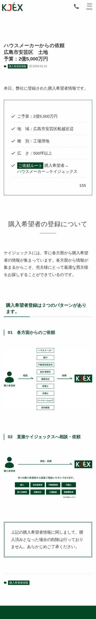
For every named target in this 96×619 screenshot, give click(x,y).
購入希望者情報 (17, 66)
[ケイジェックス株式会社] (12, 6)
